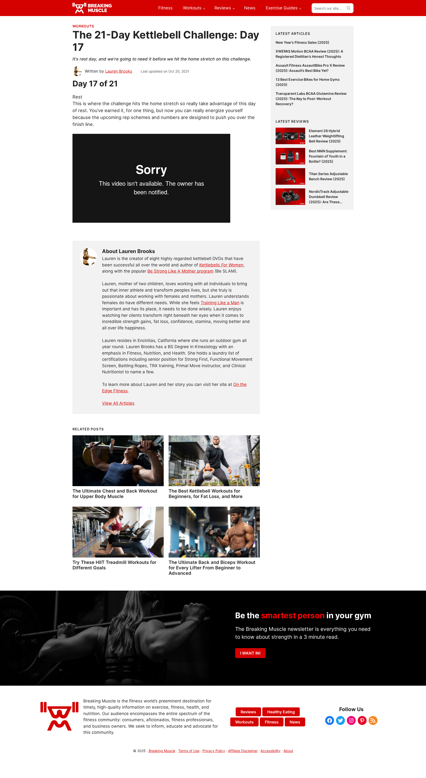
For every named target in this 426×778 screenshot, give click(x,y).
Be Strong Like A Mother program (180, 271)
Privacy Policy (213, 751)
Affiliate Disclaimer (243, 751)
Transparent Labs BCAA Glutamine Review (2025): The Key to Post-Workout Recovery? (311, 98)
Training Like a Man (220, 302)
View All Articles (118, 403)
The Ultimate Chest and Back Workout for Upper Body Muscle (114, 493)
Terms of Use (188, 751)
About (288, 751)
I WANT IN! (250, 653)
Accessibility (271, 751)
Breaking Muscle (162, 751)
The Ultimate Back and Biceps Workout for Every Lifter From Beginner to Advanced (212, 567)
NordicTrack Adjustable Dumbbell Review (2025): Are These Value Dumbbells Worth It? (328, 201)
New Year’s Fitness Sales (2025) (302, 42)
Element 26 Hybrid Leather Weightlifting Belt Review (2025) (326, 136)
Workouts (83, 26)
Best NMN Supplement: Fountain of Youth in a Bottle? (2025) (328, 156)
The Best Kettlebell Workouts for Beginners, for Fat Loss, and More (206, 493)
